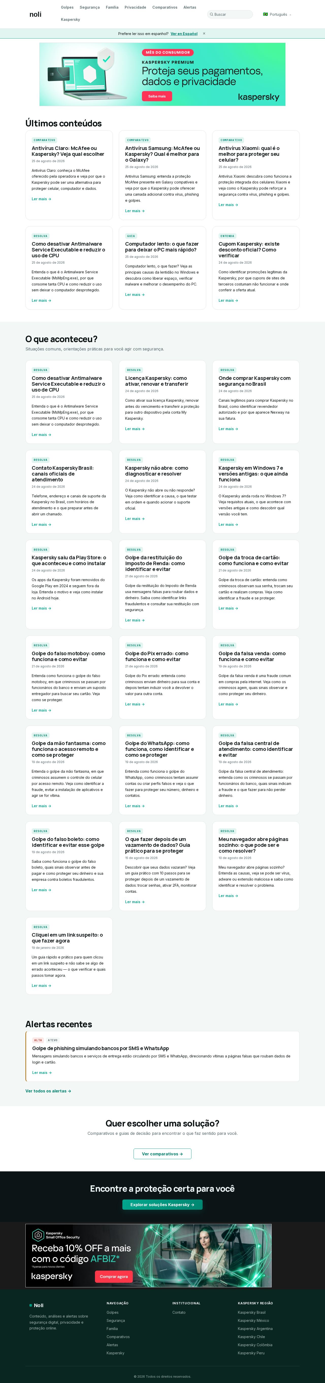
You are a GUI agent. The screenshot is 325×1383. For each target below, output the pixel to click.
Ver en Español (184, 33)
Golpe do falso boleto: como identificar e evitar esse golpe (68, 842)
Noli (38, 1305)
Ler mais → (41, 199)
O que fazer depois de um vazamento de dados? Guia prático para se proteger (157, 845)
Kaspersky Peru (251, 1353)
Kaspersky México (253, 1320)
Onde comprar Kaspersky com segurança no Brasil (255, 381)
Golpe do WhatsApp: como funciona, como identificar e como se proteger (159, 749)
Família (112, 7)
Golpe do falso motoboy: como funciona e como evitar (68, 656)
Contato (179, 1312)
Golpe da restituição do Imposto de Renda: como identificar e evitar (155, 563)
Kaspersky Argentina (255, 1328)
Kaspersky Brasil (252, 1312)
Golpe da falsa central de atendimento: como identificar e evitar (256, 749)
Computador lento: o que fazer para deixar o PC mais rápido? (162, 246)
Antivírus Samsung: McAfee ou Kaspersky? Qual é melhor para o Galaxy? (162, 154)
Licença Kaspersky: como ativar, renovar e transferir (156, 381)
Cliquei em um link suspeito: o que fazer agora (67, 937)
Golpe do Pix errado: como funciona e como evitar (156, 656)
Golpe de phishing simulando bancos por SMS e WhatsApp (100, 1048)
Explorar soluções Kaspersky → (162, 1204)
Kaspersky (70, 19)
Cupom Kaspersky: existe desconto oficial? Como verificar (249, 249)
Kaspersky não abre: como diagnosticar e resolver (156, 470)
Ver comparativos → (162, 1153)
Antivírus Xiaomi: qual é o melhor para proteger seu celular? (249, 154)
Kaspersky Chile (251, 1337)
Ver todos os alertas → (48, 1090)
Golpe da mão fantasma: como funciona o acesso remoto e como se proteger (69, 749)
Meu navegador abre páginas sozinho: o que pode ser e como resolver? (253, 845)
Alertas (190, 7)
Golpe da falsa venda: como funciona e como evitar (252, 656)
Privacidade (135, 7)
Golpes (67, 7)
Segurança (90, 7)
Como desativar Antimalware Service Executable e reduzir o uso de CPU (68, 249)
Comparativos (164, 7)
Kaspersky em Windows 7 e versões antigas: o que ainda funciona (253, 473)
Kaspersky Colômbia (255, 1345)
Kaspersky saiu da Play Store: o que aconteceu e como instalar (69, 560)
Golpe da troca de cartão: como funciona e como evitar (254, 560)
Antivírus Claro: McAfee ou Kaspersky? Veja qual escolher (68, 151)
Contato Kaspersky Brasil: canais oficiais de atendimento (63, 473)
